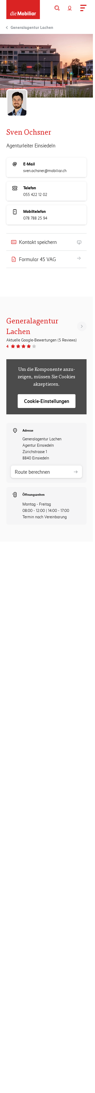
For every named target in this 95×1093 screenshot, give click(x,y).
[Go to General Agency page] (82, 326)
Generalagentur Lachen (32, 27)
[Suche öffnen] (57, 8)
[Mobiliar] (23, 9)
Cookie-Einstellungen (46, 401)
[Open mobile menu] (82, 8)
